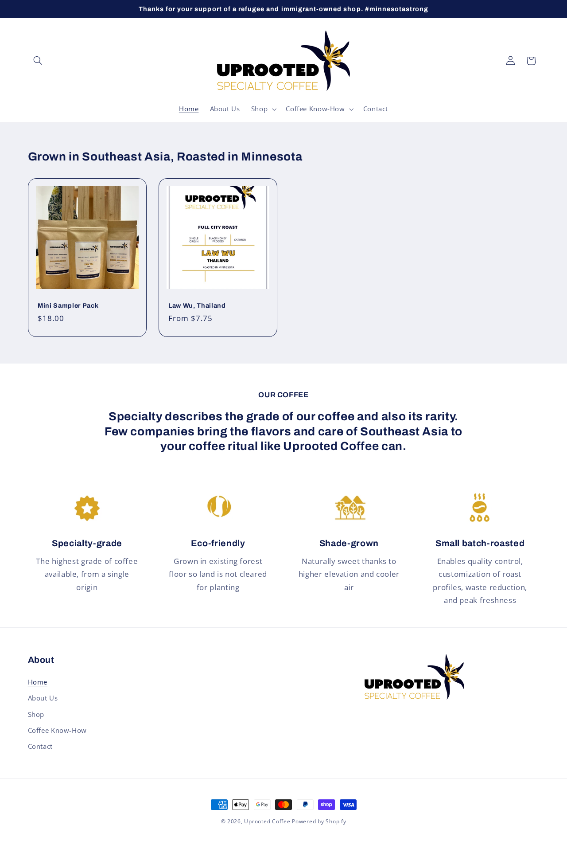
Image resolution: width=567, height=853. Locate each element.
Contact (40, 746)
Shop (36, 714)
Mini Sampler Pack (68, 305)
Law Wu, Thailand (197, 305)
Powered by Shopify (319, 821)
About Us (43, 697)
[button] (38, 61)
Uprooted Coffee (267, 821)
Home (38, 681)
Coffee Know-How (57, 730)
